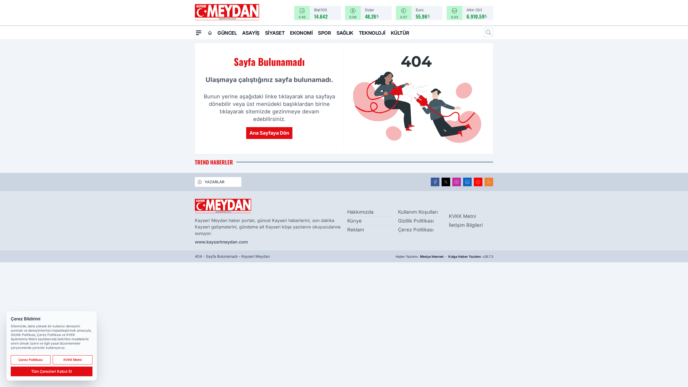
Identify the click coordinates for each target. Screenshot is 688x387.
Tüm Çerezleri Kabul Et (51, 371)
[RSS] (489, 182)
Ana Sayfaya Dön (269, 133)
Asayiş (250, 33)
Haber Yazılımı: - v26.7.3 (444, 257)
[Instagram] (456, 182)
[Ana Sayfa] (210, 32)
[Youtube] (478, 182)
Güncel (227, 33)
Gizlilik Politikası (416, 221)
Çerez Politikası (415, 229)
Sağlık (344, 33)
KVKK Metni (462, 216)
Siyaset (275, 33)
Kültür (400, 33)
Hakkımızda (360, 212)
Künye (354, 221)
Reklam (355, 229)
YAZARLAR (214, 182)
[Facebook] (435, 182)
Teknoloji (372, 33)
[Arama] (488, 32)
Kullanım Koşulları (418, 212)
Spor (324, 33)
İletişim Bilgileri (466, 225)
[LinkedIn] (467, 182)
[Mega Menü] (198, 32)
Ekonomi (301, 33)
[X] (446, 182)
